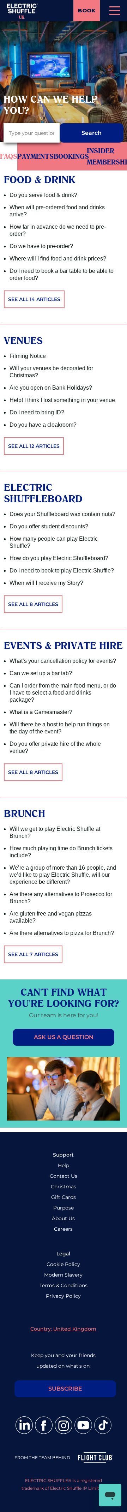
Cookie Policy (63, 1264)
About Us (63, 1218)
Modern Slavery (63, 1275)
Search (91, 133)
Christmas (63, 1186)
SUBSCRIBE (65, 1388)
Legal (63, 1253)
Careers (63, 1229)
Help (63, 1165)
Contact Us (63, 1176)
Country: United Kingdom (63, 1329)
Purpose (63, 1208)
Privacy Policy (63, 1296)
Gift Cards (63, 1197)
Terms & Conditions (63, 1285)
